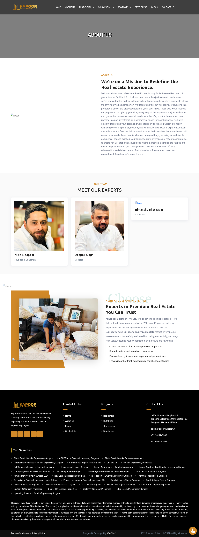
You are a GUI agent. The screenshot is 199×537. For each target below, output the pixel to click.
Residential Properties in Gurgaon (60, 484)
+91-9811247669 (159, 435)
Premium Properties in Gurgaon (152, 476)
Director (79, 260)
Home (58, 7)
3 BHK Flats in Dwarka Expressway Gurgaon (33, 458)
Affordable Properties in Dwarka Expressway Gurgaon (38, 463)
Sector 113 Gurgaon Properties (97, 489)
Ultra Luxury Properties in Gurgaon (132, 489)
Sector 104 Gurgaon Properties (121, 484)
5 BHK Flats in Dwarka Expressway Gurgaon (124, 458)
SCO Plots (123, 7)
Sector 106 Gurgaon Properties (155, 484)
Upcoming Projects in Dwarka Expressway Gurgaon (37, 493)
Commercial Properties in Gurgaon (85, 463)
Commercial (104, 7)
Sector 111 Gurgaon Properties (62, 489)
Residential (85, 7)
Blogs (154, 7)
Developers (141, 7)
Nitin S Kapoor (24, 254)
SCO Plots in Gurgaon (91, 484)
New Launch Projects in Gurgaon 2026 (31, 476)
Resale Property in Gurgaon (26, 484)
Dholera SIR (112, 463)
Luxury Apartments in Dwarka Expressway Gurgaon (162, 467)
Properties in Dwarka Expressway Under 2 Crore (36, 480)
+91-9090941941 (159, 441)
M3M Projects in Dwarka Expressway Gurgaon (109, 471)
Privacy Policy (38, 533)
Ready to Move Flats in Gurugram (161, 480)
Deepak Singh (84, 254)
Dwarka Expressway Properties (138, 463)
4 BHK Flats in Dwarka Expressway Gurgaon (79, 458)
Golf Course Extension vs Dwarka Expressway (35, 467)
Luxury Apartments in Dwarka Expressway (113, 467)
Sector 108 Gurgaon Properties (28, 489)
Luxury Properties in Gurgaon (69, 471)
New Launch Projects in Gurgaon (151, 471)
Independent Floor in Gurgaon (74, 467)
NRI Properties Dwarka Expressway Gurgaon (111, 476)
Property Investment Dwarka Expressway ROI (84, 480)
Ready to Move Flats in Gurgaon (125, 480)
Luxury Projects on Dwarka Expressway (32, 471)
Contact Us (168, 7)
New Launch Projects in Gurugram (70, 476)
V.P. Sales (140, 214)
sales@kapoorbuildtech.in (163, 429)
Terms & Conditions (20, 533)
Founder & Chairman (25, 260)
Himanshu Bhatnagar (149, 209)
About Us (70, 7)
